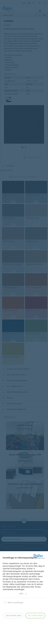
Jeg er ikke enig (13, 615)
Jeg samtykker (35, 615)
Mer (21, 593)
